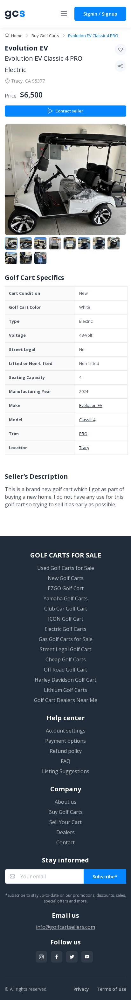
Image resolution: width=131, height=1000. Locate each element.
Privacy (81, 989)
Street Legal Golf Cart (65, 649)
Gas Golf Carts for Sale (66, 639)
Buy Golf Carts (45, 35)
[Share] (120, 66)
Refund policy (66, 750)
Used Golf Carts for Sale (65, 567)
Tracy (84, 447)
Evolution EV (90, 405)
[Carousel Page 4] (55, 243)
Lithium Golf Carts (65, 689)
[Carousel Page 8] (113, 243)
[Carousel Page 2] (25, 243)
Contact (65, 842)
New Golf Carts (66, 578)
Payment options (65, 740)
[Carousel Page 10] (25, 258)
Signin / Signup (100, 13)
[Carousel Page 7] (99, 243)
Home (17, 35)
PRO (83, 433)
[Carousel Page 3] (40, 243)
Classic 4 (87, 419)
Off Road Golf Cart (65, 669)
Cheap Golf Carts (65, 659)
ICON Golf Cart (65, 618)
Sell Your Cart (65, 822)
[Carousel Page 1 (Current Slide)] (11, 243)
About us (65, 801)
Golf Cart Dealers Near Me (65, 700)
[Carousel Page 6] (84, 243)
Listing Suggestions (65, 771)
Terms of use (111, 989)
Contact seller (69, 111)
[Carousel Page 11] (40, 258)
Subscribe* (105, 876)
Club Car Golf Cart (65, 608)
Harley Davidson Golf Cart (65, 679)
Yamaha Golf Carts (66, 598)
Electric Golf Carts (65, 628)
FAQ (65, 761)
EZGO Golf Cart (66, 588)
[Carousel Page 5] (69, 243)
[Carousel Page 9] (11, 258)
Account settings (66, 730)
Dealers (65, 832)
